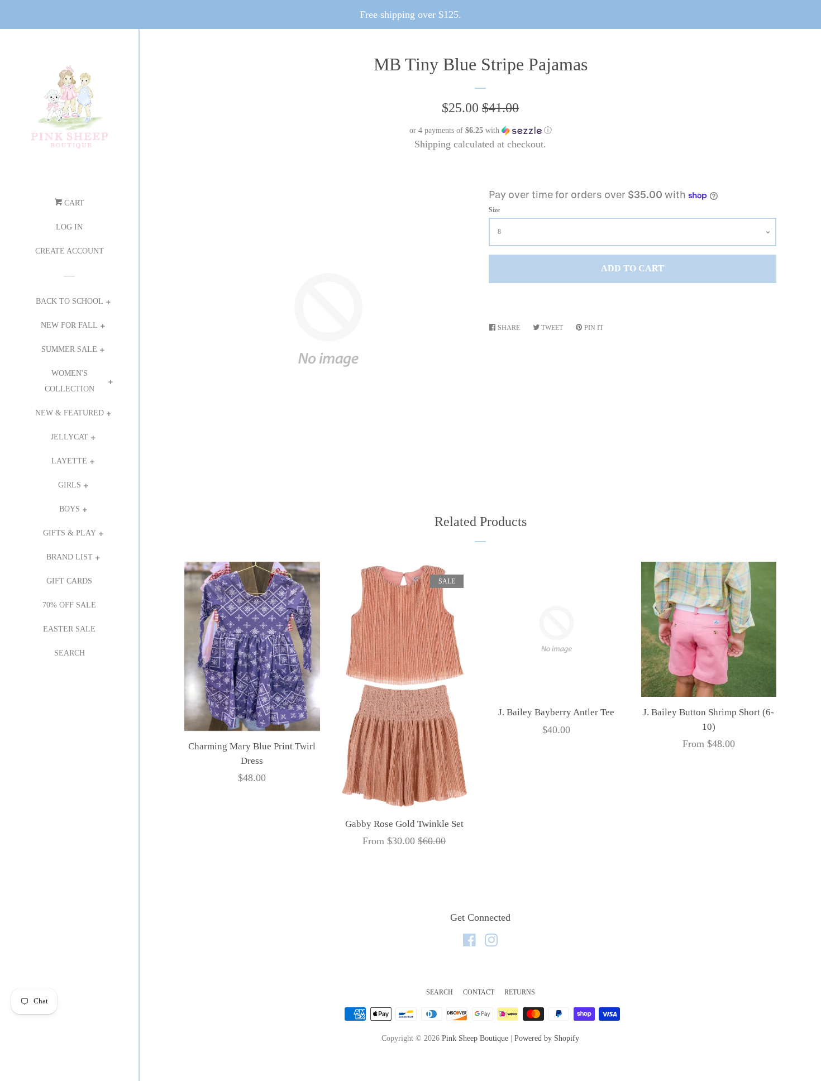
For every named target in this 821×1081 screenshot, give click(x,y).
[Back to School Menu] (108, 303)
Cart (73, 203)
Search (69, 653)
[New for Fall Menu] (102, 327)
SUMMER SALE (69, 349)
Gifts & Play (69, 533)
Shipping (432, 144)
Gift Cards (69, 581)
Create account (69, 251)
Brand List (69, 557)
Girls (69, 485)
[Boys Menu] (84, 511)
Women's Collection (69, 381)
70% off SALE (69, 605)
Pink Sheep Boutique (475, 1038)
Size (494, 210)
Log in (69, 227)
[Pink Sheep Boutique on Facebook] (469, 942)
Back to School (69, 301)
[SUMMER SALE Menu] (102, 351)
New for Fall (69, 325)
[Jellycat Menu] (93, 439)
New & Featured (69, 413)
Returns (519, 992)
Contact (478, 992)
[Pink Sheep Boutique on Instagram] (491, 942)
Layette (69, 461)
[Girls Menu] (85, 487)
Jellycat (69, 437)
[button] (480, 131)
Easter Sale (69, 629)
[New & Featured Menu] (108, 415)
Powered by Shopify (546, 1038)
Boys (69, 509)
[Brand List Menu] (97, 559)
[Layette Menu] (92, 463)
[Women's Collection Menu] (110, 383)
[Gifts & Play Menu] (101, 535)
